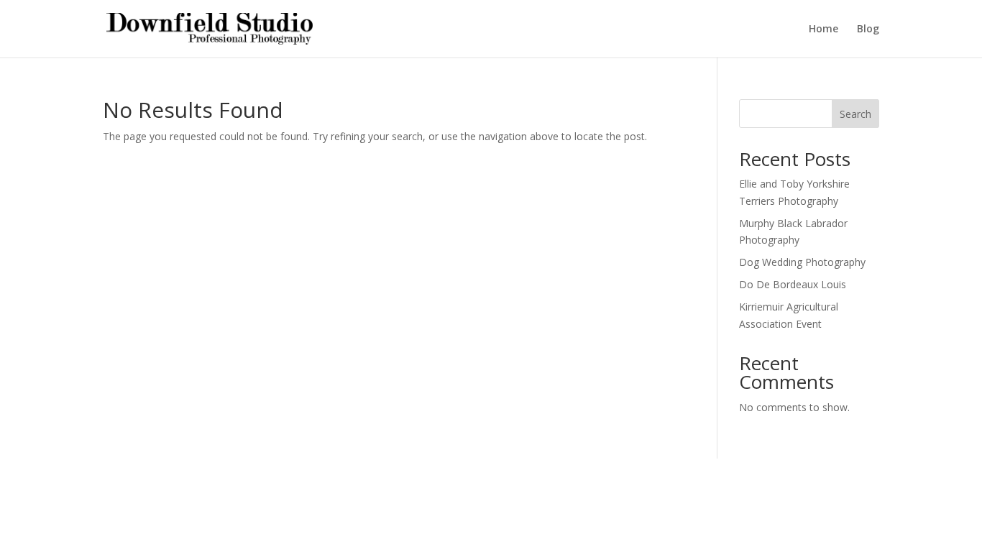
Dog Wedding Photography (802, 262)
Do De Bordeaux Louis (792, 284)
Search (855, 114)
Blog (868, 29)
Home (823, 29)
